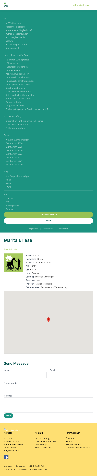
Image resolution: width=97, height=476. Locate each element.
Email (52, 370)
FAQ (7, 202)
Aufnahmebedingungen (17, 33)
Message (8, 395)
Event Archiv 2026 (14, 143)
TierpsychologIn (13, 102)
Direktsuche (12, 63)
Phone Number (11, 383)
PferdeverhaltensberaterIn (18, 98)
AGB (30, 466)
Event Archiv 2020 (14, 164)
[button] (48, 319)
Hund (8, 179)
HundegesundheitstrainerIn (19, 84)
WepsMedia (22, 469)
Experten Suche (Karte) (18, 59)
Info (5, 194)
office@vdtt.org (81, 5)
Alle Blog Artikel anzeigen (17, 176)
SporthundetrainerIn (16, 88)
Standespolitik (12, 48)
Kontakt (9, 198)
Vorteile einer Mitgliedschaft (19, 30)
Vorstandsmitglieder (15, 26)
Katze (8, 183)
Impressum (33, 228)
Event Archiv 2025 (14, 146)
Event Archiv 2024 (14, 150)
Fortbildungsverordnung (17, 44)
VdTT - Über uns (13, 23)
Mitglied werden (49, 214)
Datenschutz (48, 228)
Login (49, 221)
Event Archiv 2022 (14, 157)
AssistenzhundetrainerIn (17, 73)
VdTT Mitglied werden (16, 37)
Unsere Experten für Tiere (16, 55)
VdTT (6, 18)
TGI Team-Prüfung (12, 116)
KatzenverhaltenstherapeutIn (20, 95)
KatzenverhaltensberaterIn (18, 91)
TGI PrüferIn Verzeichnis (17, 124)
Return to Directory (11, 249)
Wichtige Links (12, 205)
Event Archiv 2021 (14, 161)
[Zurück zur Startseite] (7, 5)
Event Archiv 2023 (14, 153)
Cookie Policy (63, 228)
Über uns (70, 438)
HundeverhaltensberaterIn (18, 77)
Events (7, 135)
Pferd (8, 186)
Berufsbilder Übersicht (17, 66)
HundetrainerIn (13, 70)
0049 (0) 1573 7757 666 (45, 441)
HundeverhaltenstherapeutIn (20, 81)
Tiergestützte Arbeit (15, 105)
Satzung (9, 41)
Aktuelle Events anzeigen (17, 139)
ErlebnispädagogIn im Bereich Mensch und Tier (28, 109)
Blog (6, 171)
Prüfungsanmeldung (15, 128)
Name (6, 370)
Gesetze (9, 209)
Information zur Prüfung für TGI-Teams (24, 121)
